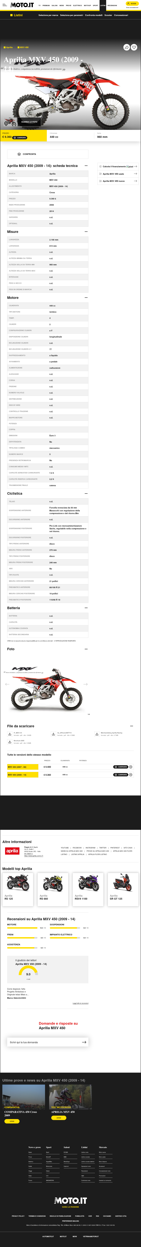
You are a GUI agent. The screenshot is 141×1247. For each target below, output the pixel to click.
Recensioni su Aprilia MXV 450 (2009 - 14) (41, 918)
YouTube (65, 847)
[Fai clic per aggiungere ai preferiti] (134, 47)
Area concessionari (132, 7)
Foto (10, 648)
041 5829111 (28, 853)
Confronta (21, 138)
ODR (90, 1216)
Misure (12, 231)
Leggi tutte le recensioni (80, 1003)
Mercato (103, 1147)
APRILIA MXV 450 (63, 1112)
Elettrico (31, 1161)
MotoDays (67, 1161)
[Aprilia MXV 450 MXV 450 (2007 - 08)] (130, 767)
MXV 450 (24, 47)
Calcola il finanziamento (114, 166)
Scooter (108, 15)
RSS (97, 1216)
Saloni (67, 1147)
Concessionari (121, 15)
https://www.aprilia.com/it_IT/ (33, 856)
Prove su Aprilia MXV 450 (98, 851)
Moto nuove (102, 1152)
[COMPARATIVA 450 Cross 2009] (23, 1097)
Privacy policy (18, 1216)
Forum (30, 1180)
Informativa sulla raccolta (12, 1245)
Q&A (82, 1176)
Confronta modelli (93, 15)
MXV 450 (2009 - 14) (17, 774)
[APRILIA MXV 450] (70, 1097)
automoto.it (48, 1236)
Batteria (13, 607)
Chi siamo (107, 1216)
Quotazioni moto (86, 1166)
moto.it (63, 1236)
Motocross (49, 1166)
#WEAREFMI (50, 1180)
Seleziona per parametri (71, 15)
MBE (65, 1157)
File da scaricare (20, 725)
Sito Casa (128, 847)
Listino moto (84, 1152)
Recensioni (84, 1171)
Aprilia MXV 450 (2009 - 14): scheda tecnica (42, 165)
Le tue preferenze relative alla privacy (43, 1245)
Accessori (102, 1166)
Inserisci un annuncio (105, 1180)
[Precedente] (7, 684)
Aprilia (9, 47)
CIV (47, 1176)
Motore (13, 297)
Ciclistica (14, 493)
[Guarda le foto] (10, 121)
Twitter (103, 847)
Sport (48, 1147)
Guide (30, 1166)
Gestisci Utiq (120, 1216)
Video (30, 1176)
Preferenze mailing (70, 1221)
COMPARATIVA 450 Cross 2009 (20, 1113)
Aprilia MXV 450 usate (113, 173)
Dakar (48, 1171)
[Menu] (5, 5)
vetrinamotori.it (91, 1236)
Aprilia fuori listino (97, 854)
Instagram (91, 847)
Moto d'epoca (103, 1161)
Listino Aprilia (78, 854)
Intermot (66, 1166)
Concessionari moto (104, 1171)
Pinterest (115, 847)
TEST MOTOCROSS (61, 1107)
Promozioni (102, 1176)
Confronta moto (85, 1180)
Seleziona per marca (48, 15)
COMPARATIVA (12, 1107)
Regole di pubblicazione (60, 1216)
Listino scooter (85, 1157)
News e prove (35, 1147)
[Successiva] (85, 684)
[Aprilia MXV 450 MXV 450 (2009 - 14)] (130, 774)
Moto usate (102, 1157)
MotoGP (48, 1157)
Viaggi (30, 1171)
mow (75, 1236)
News (30, 1152)
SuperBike (49, 1161)
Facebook (77, 847)
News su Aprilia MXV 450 (72, 851)
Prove (30, 1157)
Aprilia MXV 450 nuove (114, 180)
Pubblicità (79, 1216)
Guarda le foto (29, 122)
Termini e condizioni (37, 1216)
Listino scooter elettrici (87, 1161)
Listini (84, 1147)
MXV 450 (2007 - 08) (17, 767)
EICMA (66, 1152)
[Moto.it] (22, 5)
